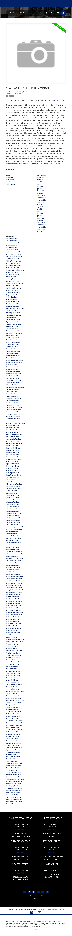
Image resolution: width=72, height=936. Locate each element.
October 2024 (41, 229)
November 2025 (41, 200)
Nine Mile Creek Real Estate (14, 612)
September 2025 (42, 204)
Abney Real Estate (11, 238)
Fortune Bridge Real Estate (14, 410)
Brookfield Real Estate (12, 301)
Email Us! (20, 829)
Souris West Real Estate (13, 696)
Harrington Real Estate (12, 452)
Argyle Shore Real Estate (13, 254)
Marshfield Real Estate (13, 536)
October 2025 (41, 202)
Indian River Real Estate (13, 477)
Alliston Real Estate (12, 250)
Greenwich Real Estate (13, 441)
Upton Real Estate (11, 759)
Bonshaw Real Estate (12, 281)
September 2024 (42, 231)
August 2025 (40, 207)
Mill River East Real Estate (14, 551)
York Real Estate (11, 804)
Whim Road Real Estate (13, 793)
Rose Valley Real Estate (13, 675)
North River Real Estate (13, 621)
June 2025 (40, 211)
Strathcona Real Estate (13, 734)
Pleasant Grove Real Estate (14, 651)
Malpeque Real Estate (12, 531)
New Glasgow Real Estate (14, 601)
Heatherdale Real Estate (13, 459)
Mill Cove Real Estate (12, 549)
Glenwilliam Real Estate (13, 430)
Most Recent (40, 177)
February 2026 (41, 193)
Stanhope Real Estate (12, 727)
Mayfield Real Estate (12, 540)
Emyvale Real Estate (12, 394)
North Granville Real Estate (14, 617)
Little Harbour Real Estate (14, 513)
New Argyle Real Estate (13, 597)
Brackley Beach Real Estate (14, 288)
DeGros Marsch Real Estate (14, 360)
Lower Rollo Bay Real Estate (14, 529)
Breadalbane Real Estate (13, 292)
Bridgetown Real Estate (13, 295)
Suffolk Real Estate (12, 739)
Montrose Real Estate (12, 570)
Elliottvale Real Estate (12, 389)
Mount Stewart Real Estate (14, 583)
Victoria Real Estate (12, 770)
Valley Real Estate (11, 761)
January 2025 (41, 222)
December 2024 (41, 225)
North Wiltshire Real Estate (14, 628)
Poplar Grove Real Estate (13, 655)
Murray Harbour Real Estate (14, 592)
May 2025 (40, 213)
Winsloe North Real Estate (14, 797)
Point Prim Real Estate (13, 653)
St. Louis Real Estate (12, 718)
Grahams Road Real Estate (14, 434)
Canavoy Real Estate (12, 317)
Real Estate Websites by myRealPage (54, 909)
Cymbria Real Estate (12, 353)
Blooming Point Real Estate (14, 279)
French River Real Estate (13, 414)
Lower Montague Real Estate (15, 527)
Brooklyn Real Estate (12, 304)
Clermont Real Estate (12, 337)
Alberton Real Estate (12, 245)
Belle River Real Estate (13, 274)
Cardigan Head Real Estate (14, 324)
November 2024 (41, 227)
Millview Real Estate (12, 556)
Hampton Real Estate (16, 93)
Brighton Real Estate (12, 297)
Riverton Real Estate (12, 669)
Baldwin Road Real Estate (14, 261)
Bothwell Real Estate (12, 286)
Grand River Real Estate (13, 437)
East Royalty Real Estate (13, 380)
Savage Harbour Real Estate (14, 684)
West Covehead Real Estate (14, 781)
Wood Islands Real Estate (14, 802)
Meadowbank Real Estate (13, 542)
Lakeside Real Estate (12, 504)
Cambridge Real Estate (13, 313)
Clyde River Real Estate (13, 342)
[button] (24, 892)
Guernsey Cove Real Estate (14, 443)
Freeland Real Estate (12, 412)
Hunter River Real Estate (13, 475)
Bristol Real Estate (11, 299)
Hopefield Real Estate (12, 470)
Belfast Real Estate (12, 272)
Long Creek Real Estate (13, 520)
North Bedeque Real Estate (14, 615)
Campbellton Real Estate (13, 315)
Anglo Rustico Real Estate (14, 252)
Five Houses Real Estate (13, 403)
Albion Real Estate (11, 247)
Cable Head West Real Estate (15, 308)
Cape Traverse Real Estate (14, 322)
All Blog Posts (10, 177)
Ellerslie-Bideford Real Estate (15, 387)
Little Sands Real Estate (13, 518)
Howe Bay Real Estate (12, 473)
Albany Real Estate (11, 241)
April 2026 (40, 189)
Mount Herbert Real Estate (14, 578)
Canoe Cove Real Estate (13, 319)
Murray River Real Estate (13, 594)
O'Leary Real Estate (12, 630)
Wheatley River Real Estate (14, 790)
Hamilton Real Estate (12, 446)
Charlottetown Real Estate (14, 333)
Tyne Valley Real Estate (13, 752)
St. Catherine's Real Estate (14, 711)
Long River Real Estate (13, 522)
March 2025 (40, 218)
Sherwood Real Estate (12, 689)
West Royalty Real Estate (13, 786)
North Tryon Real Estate (13, 626)
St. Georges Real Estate (13, 716)
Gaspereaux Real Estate (13, 419)
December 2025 (41, 198)
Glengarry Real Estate (12, 428)
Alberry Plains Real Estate (14, 243)
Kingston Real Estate (12, 497)
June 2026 (40, 184)
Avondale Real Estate (12, 259)
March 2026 (40, 191)
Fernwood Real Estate (12, 400)
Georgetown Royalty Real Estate (16, 423)
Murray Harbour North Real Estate (16, 590)
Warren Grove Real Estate (13, 775)
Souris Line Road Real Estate (15, 691)
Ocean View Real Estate (13, 633)
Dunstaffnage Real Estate (14, 373)
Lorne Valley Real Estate (13, 524)
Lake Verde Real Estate (13, 502)
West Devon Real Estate (13, 784)
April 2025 (40, 216)
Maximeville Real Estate (13, 538)
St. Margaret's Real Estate (14, 720)
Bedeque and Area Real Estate (15, 270)
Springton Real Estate (12, 705)
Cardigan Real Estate (12, 326)
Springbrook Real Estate (13, 702)
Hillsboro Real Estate (12, 466)
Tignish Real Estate (12, 750)
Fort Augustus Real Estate (14, 407)
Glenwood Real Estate (12, 432)
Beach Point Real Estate (13, 265)
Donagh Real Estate (12, 369)
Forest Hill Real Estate (13, 405)
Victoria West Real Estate (13, 772)
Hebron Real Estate (12, 461)
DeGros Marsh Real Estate (14, 362)
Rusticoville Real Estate (13, 682)
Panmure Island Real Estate (14, 642)
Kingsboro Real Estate (12, 495)
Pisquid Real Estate (12, 648)
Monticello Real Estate (13, 567)
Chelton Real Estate (12, 335)
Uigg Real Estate (11, 754)
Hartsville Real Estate (12, 455)
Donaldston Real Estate (13, 371)
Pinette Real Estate (12, 646)
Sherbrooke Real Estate (13, 687)
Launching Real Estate (12, 511)
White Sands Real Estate (13, 795)
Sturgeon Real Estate (12, 736)
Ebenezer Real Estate (12, 383)
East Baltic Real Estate (13, 376)
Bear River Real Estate (12, 268)
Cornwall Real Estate (12, 346)
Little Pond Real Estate (13, 515)
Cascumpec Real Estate (13, 328)
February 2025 (41, 220)
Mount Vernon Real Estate (14, 588)
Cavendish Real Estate (13, 331)
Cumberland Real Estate (13, 351)
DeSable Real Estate (12, 367)
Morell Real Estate (11, 572)
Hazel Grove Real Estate (13, 457)
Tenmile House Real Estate (14, 748)
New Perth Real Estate (13, 608)
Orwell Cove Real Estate (13, 635)
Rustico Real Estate (12, 680)
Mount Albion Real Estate (13, 574)
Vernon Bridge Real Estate (14, 763)
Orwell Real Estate (11, 637)
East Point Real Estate (12, 378)
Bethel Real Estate (11, 277)
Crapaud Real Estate (12, 349)
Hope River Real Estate (13, 468)
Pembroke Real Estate (13, 644)
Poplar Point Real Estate (13, 657)
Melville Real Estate (12, 545)
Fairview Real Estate (12, 396)
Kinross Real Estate (12, 500)
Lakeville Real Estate (12, 509)
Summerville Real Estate (13, 743)
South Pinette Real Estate (14, 698)
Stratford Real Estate (12, 732)
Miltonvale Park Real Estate (14, 558)
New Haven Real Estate (13, 603)
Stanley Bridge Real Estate (14, 729)
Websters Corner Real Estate (15, 779)
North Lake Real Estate (13, 619)
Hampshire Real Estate (13, 448)
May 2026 (40, 186)
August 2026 (40, 180)
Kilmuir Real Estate (11, 493)
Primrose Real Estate (12, 660)
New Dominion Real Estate (14, 599)
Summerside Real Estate (13, 741)
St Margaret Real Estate (13, 709)
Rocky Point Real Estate (13, 673)
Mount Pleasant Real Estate (14, 581)
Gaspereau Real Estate (13, 416)
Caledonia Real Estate (12, 310)
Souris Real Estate (11, 693)
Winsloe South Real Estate (14, 799)
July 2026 (40, 182)
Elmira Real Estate (11, 392)
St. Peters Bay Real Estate (14, 725)
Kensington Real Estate (13, 486)
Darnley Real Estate (12, 358)
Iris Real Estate (10, 482)
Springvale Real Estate (13, 707)
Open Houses (10, 182)
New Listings (10, 180)
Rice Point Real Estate (12, 664)
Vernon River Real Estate (13, 766)
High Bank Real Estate (12, 464)
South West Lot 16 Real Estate (15, 700)
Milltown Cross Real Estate (14, 554)
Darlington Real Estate (12, 356)
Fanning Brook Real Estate (14, 398)
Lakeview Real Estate (12, 506)
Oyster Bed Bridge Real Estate (15, 639)
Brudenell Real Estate (12, 306)
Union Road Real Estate (13, 756)
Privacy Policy (41, 909)
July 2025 (40, 209)
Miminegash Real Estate (13, 561)
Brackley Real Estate (12, 290)
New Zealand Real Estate (13, 610)
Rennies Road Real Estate (14, 662)
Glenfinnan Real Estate (12, 425)
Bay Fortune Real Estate (13, 263)
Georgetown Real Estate (13, 421)
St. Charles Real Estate (13, 714)
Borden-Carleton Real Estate (14, 283)
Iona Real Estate (11, 479)
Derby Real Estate (11, 364)
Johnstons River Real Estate (14, 484)
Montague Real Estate (12, 565)
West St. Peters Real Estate (14, 788)
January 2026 (41, 195)
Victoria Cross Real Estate (14, 768)
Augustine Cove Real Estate (14, 256)
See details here (58, 100)
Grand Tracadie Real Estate (14, 439)
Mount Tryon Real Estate (13, 585)
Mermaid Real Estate (12, 547)
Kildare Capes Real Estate (14, 488)
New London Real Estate (13, 606)
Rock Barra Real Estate (13, 671)
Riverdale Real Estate (12, 666)
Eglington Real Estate (12, 385)
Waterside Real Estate (12, 777)
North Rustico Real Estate (14, 624)
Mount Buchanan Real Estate (14, 576)
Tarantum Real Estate (12, 745)
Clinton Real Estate (11, 340)
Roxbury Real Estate (12, 678)
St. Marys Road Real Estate (14, 723)
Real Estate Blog (11, 184)
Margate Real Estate (12, 534)
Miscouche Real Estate (13, 563)
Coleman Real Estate (12, 344)
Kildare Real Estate (11, 491)
